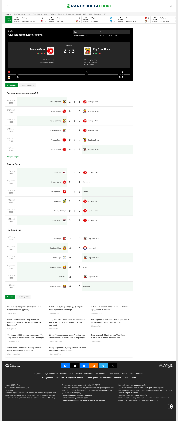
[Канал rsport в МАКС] (65, 365)
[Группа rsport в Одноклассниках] (93, 365)
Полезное (139, 374)
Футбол (11, 31)
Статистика (11, 85)
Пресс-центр (92, 378)
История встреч (13, 157)
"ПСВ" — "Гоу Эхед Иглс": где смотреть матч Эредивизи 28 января (66, 308)
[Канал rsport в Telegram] (103, 365)
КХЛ (84, 14)
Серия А (61, 14)
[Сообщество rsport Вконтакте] (84, 365)
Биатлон (63, 374)
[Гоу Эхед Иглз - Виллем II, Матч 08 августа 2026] (95, 53)
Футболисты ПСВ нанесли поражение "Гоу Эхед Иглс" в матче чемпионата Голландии (25, 336)
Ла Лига (53, 14)
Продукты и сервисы (75, 378)
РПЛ (29, 14)
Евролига (97, 14)
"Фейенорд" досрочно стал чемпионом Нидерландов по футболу (24, 308)
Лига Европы (37, 14)
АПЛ (45, 14)
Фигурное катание (50, 374)
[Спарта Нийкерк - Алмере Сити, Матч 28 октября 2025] (38, 53)
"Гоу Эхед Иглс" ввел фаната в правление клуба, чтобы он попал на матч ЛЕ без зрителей (67, 322)
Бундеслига (70, 14)
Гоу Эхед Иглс (23, 297)
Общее (10, 297)
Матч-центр (9, 19)
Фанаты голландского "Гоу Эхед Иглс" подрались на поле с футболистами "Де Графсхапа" (24, 322)
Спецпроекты (48, 378)
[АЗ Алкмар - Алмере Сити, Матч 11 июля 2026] (44, 53)
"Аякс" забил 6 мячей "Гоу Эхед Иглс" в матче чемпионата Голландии (24, 349)
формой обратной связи (128, 393)
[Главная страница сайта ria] (80, 6)
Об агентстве (106, 378)
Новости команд (27, 85)
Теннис (124, 374)
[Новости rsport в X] (112, 365)
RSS (126, 378)
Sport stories (114, 374)
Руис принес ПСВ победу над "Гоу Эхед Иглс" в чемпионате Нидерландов (108, 336)
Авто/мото (88, 374)
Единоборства (100, 374)
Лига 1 (78, 14)
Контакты (118, 378)
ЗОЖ (72, 374)
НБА (104, 14)
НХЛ (90, 14)
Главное (8, 14)
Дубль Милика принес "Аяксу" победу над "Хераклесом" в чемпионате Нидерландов (67, 336)
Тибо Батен (90, 64)
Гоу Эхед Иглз (101, 49)
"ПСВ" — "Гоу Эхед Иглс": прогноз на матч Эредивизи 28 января (109, 308)
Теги (131, 374)
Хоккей (79, 374)
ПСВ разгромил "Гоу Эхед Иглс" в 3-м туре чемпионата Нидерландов (67, 349)
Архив (133, 378)
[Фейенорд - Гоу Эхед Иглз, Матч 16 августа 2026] (93, 53)
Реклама (60, 378)
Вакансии (9, 390)
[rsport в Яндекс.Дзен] (74, 365)
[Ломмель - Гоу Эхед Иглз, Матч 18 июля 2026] (99, 53)
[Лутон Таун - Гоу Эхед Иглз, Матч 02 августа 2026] (96, 53)
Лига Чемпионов (19, 14)
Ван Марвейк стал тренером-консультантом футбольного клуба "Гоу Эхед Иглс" (110, 320)
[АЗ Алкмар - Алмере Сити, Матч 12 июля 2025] (37, 53)
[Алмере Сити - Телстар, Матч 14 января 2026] (41, 53)
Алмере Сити (37, 49)
